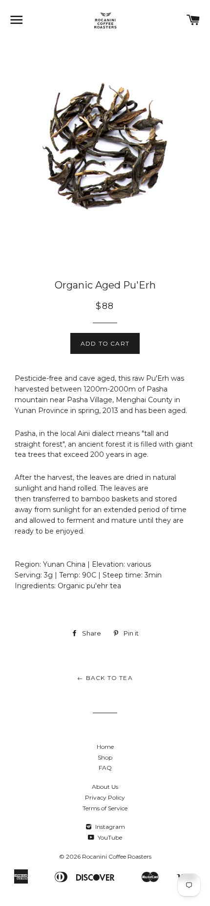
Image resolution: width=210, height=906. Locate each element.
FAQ (105, 767)
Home (105, 746)
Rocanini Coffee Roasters (116, 856)
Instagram (109, 826)
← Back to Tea (105, 677)
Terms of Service (105, 808)
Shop (105, 757)
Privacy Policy (105, 797)
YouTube (109, 837)
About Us (105, 786)
